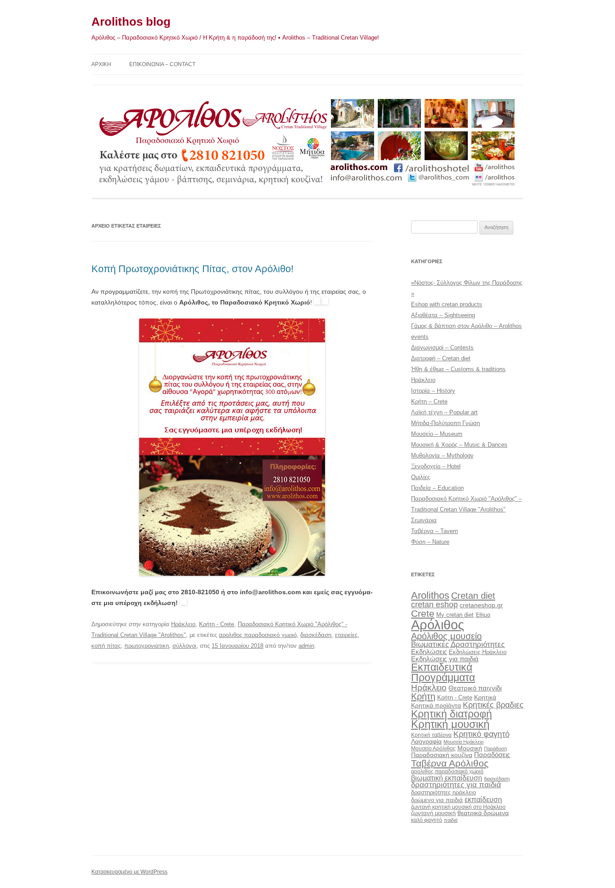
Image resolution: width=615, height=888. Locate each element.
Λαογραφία (426, 741)
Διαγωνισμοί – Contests (442, 347)
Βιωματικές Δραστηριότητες (458, 644)
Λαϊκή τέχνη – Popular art (444, 412)
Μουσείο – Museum (436, 434)
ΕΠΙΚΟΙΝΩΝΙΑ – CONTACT (162, 64)
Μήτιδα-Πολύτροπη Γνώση (445, 423)
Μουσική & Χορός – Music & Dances (459, 444)
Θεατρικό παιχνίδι (475, 688)
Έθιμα (482, 615)
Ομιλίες (420, 477)
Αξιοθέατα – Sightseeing (443, 315)
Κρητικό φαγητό (481, 734)
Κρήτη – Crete (429, 401)
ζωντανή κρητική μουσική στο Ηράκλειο (458, 807)
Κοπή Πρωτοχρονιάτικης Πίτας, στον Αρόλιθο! (192, 268)
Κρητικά (485, 697)
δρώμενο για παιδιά (437, 800)
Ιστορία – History (433, 390)
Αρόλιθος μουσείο (446, 636)
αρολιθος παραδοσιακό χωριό (258, 635)
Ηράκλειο (183, 624)
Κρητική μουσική (450, 724)
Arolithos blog (131, 21)
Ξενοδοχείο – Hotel (436, 466)
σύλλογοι (184, 645)
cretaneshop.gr (481, 605)
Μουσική (469, 748)
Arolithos (430, 595)
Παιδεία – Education (437, 487)
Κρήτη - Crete (216, 624)
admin (306, 645)
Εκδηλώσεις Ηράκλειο (477, 652)
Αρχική (101, 64)
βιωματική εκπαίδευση (446, 778)
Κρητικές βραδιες (493, 704)
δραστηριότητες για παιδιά (456, 784)
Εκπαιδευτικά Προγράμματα (443, 672)
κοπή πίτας (106, 645)
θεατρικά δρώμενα (483, 812)
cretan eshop (434, 604)
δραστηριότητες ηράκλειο (443, 792)
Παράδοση (495, 748)
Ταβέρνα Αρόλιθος (449, 763)
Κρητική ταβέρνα (431, 735)
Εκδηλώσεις (429, 651)
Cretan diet (473, 596)
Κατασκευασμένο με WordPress (129, 872)
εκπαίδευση (483, 799)
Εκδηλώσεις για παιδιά (445, 659)
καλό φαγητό (426, 820)
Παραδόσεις (492, 754)
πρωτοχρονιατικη (146, 645)
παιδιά (450, 820)
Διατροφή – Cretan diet (440, 358)
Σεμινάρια (424, 520)
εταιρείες (346, 635)
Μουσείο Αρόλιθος (433, 748)
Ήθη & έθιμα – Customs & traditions (458, 369)
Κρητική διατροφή (451, 714)
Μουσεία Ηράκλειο (463, 741)
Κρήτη (423, 696)
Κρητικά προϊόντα (436, 705)
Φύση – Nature (430, 541)
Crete (422, 613)
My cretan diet (455, 614)
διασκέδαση (315, 635)
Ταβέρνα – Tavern (434, 531)
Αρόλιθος (437, 624)
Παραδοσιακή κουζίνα (441, 755)
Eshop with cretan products (446, 304)
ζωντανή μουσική (433, 813)
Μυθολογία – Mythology (442, 455)
